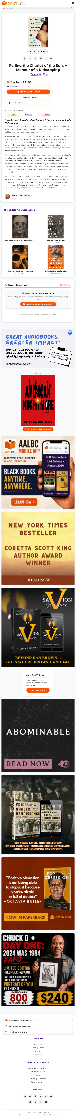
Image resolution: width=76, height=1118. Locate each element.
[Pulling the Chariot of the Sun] (56, 257)
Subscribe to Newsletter (38, 1068)
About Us (38, 1044)
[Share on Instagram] (30, 58)
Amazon (13, 114)
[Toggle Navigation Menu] (73, 3)
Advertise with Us (38, 1072)
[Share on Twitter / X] (46, 58)
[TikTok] (30, 1102)
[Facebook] (35, 1096)
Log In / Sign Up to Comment (39, 304)
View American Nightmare (39, 429)
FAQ (38, 1075)
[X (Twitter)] (41, 1096)
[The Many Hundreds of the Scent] (20, 257)
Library (29, 114)
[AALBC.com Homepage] (14, 3)
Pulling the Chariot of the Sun (55, 271)
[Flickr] (46, 1102)
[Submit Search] (71, 8)
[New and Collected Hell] (56, 227)
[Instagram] (25, 1096)
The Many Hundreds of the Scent (20, 271)
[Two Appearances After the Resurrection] (20, 227)
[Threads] (46, 1096)
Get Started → (38, 690)
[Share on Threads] (35, 58)
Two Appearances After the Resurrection (20, 240)
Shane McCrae (39, 74)
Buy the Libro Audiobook (19, 86)
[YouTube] (30, 1096)
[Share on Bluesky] (41, 58)
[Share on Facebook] (25, 58)
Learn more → (17, 198)
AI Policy (38, 1051)
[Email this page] (51, 58)
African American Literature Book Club (31, 1115)
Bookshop (46, 114)
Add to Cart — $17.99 (29, 92)
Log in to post (66, 285)
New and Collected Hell (56, 240)
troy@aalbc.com (39, 1079)
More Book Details (17, 103)
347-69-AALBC (39, 1082)
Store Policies (38, 1055)
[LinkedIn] (35, 1102)
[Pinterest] (41, 1102)
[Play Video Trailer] (38, 400)
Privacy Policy (38, 1048)
